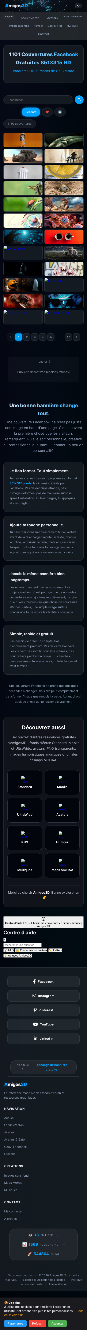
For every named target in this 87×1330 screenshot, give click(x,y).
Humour (38, 25)
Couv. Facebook (73, 16)
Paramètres (15, 1323)
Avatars (52, 18)
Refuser (37, 1323)
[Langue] (78, 6)
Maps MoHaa (55, 25)
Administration (58, 1284)
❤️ (47, 112)
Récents (31, 112)
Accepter (57, 1323)
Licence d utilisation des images (44, 1279)
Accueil (9, 16)
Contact (43, 34)
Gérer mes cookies (20, 1275)
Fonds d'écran (29, 18)
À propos (10, 1218)
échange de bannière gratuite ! (52, 1067)
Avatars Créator (15, 1139)
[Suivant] (76, 337)
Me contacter (13, 1211)
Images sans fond (19, 25)
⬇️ (60, 112)
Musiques (72, 25)
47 (68, 336)
